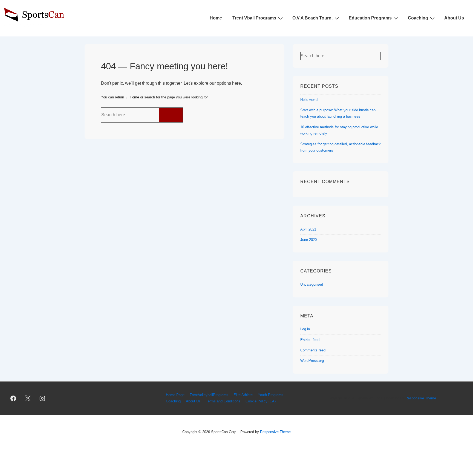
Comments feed (312, 350)
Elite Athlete (243, 395)
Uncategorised (311, 284)
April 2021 (308, 229)
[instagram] (42, 398)
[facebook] (13, 398)
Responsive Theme (420, 398)
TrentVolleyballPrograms (209, 395)
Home (216, 18)
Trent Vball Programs (254, 18)
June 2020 (308, 240)
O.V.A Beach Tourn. (312, 18)
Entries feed (309, 340)
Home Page (175, 395)
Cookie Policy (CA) (261, 401)
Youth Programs (270, 395)
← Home (132, 97)
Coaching (418, 18)
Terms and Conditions (223, 401)
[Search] (171, 115)
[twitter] (28, 398)
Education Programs (370, 18)
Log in (305, 329)
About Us (454, 18)
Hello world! (309, 100)
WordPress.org (312, 361)
